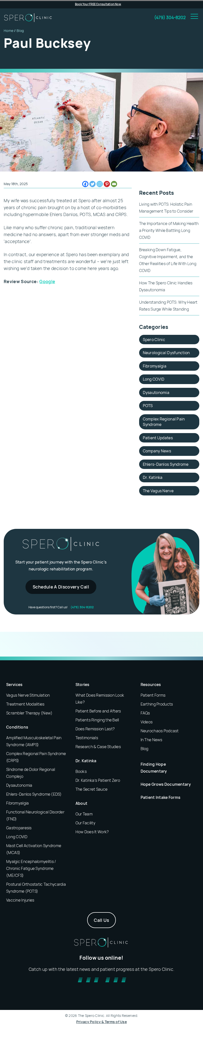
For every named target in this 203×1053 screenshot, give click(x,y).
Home (8, 30)
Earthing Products (157, 704)
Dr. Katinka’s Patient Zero (98, 780)
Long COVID (154, 379)
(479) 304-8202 (170, 17)
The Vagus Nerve (158, 490)
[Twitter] (92, 184)
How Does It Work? (92, 831)
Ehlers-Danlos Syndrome (165, 464)
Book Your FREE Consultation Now (98, 4)
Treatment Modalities (25, 704)
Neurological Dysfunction (166, 352)
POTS (148, 405)
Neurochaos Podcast (160, 731)
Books (81, 771)
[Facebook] (85, 184)
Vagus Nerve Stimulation (28, 695)
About (82, 803)
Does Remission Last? (95, 729)
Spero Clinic (154, 339)
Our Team (84, 814)
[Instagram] (100, 184)
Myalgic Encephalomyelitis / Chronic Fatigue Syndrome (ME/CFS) (31, 868)
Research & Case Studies (98, 746)
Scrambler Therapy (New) (29, 713)
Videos (147, 722)
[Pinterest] (107, 184)
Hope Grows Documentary (166, 784)
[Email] (114, 184)
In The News (151, 739)
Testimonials (87, 737)
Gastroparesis (19, 828)
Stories (82, 684)
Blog (20, 30)
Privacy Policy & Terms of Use (101, 1021)
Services (14, 684)
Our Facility (85, 823)
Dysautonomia (156, 392)
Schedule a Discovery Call (61, 587)
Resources (151, 684)
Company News (157, 451)
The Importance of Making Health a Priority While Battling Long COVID (169, 230)
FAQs (145, 713)
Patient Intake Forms (160, 797)
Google (47, 281)
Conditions (17, 727)
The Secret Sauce (91, 789)
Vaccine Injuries (20, 900)
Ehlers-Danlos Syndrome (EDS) (34, 794)
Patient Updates (158, 438)
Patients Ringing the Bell (97, 720)
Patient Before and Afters (98, 711)
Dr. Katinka (153, 477)
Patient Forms (153, 695)
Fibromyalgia (154, 366)
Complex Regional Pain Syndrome (164, 421)
